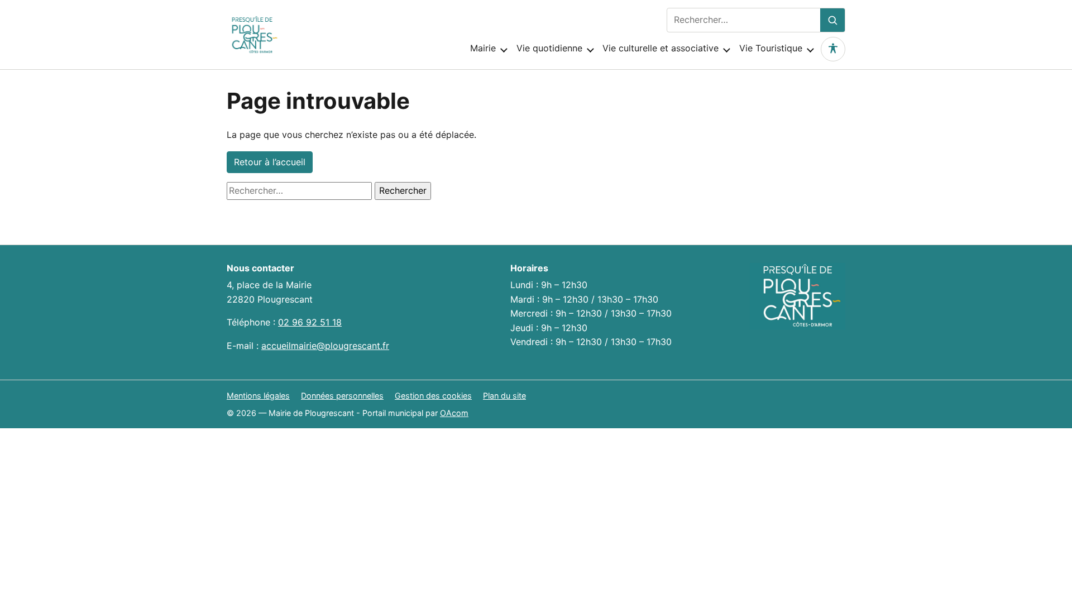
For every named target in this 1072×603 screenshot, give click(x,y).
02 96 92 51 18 (310, 322)
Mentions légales (258, 395)
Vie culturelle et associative (660, 48)
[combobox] (743, 20)
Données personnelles (342, 395)
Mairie (483, 48)
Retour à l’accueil (269, 162)
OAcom (454, 413)
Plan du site (504, 395)
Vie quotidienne (549, 48)
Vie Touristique (770, 48)
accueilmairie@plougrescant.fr (325, 345)
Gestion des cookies (433, 395)
